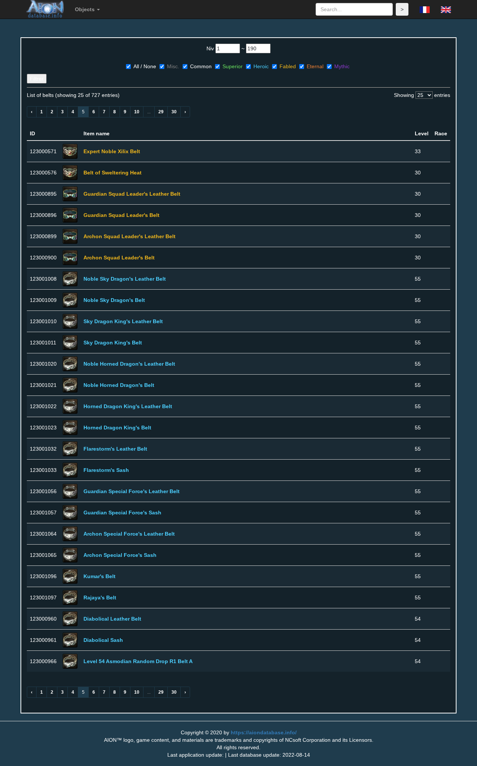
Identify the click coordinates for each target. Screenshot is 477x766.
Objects (85, 9)
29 (161, 111)
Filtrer (37, 79)
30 (174, 111)
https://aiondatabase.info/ (264, 732)
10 (136, 111)
